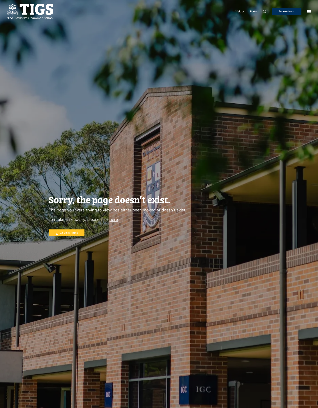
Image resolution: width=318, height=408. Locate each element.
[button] (309, 11)
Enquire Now (287, 11)
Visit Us (240, 11)
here (113, 219)
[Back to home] (30, 11)
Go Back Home (69, 232)
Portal (253, 11)
